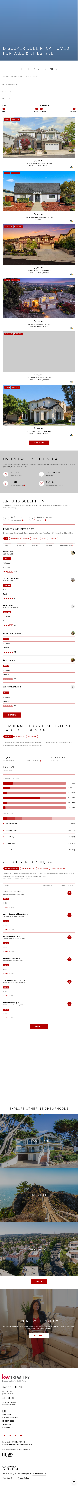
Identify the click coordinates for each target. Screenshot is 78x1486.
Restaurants (16, 538)
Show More (39, 1027)
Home (4, 1411)
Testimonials (7, 1424)
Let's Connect (7, 1428)
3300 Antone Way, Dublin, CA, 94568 (13, 894)
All (6, 538)
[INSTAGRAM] (10, 1436)
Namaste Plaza (8, 551)
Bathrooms (6, 92)
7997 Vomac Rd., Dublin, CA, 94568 (13, 1005)
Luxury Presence (39, 1473)
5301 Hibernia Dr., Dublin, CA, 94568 (13, 916)
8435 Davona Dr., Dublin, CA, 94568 (13, 960)
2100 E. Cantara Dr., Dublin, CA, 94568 (14, 983)
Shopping (27, 538)
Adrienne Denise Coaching (12, 633)
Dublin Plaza (7, 605)
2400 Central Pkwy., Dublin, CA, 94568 (14, 938)
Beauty (45, 538)
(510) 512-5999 (7, 1391)
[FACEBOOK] (4, 1436)
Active (36, 538)
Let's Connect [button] (39, 1335)
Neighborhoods (8, 1421)
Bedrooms (6, 99)
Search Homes (39, 443)
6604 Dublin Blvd (8, 554)
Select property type (10, 85)
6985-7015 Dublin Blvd (10, 607)
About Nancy (7, 1414)
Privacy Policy (23, 1478)
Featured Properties (10, 1418)
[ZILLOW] (21, 1436)
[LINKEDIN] (15, 1436)
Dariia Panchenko (9, 660)
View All (39, 1282)
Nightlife (54, 538)
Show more (12, 715)
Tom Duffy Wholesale (10, 578)
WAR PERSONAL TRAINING (12, 687)
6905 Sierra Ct (8, 581)
